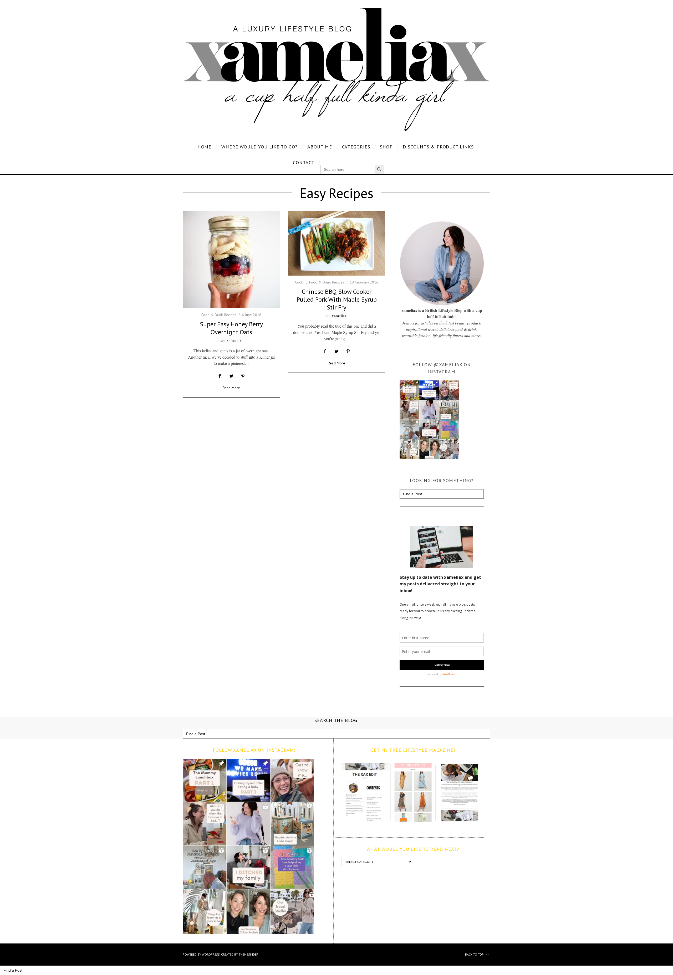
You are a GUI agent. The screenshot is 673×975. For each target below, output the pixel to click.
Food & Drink (212, 314)
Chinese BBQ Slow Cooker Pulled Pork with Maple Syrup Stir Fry (337, 299)
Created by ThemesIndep (239, 954)
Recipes (230, 314)
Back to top (475, 954)
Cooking (301, 282)
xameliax (234, 340)
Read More (231, 388)
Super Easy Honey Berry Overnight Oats (231, 328)
